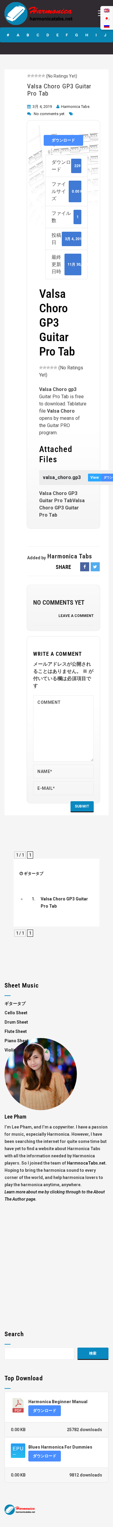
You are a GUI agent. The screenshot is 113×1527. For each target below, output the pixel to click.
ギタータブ (33, 873)
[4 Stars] (40, 76)
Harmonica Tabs (75, 106)
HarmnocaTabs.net (86, 1163)
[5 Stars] (43, 76)
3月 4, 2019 (42, 106)
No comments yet (49, 113)
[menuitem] (106, 25)
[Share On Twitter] (95, 566)
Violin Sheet (16, 1050)
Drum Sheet (16, 1022)
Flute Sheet (16, 1031)
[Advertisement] (56, 1259)
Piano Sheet (17, 1040)
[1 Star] (29, 76)
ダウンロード (63, 140)
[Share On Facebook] (84, 566)
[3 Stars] (36, 76)
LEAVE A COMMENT (76, 616)
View (94, 477)
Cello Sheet (16, 1012)
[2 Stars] (32, 76)
